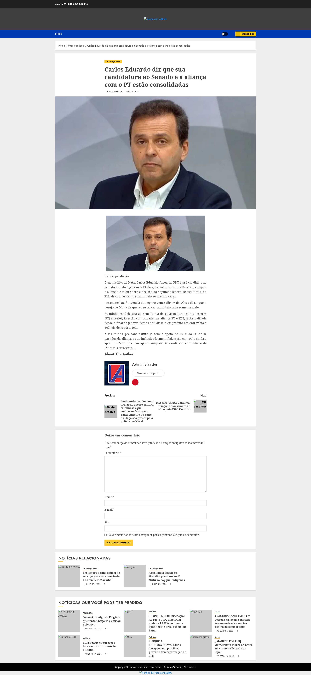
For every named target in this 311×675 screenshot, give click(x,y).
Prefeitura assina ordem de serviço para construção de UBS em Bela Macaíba (101, 576)
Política (152, 611)
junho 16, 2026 (158, 584)
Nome (109, 497)
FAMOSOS (87, 613)
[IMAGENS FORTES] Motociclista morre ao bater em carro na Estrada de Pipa (233, 646)
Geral (217, 611)
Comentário (112, 453)
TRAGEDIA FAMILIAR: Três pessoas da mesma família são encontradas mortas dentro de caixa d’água (232, 621)
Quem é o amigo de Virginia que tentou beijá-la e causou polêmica (102, 621)
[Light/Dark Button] (225, 34)
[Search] (232, 34)
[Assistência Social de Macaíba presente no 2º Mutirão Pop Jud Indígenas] (135, 576)
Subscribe (248, 34)
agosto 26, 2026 (225, 656)
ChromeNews (171, 667)
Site (106, 522)
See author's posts (148, 373)
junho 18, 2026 (92, 584)
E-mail (109, 509)
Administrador (114, 91)
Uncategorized (113, 61)
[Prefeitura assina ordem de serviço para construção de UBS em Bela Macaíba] (69, 576)
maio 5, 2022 (132, 91)
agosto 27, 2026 (93, 629)
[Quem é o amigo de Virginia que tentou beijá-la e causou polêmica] (69, 621)
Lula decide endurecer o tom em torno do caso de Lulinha (99, 646)
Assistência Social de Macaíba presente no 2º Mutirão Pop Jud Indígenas (167, 576)
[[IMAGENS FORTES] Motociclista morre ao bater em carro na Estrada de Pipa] (201, 646)
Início (58, 34)
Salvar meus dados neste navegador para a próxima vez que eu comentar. (153, 535)
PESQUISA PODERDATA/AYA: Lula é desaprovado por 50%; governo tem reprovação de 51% (167, 648)
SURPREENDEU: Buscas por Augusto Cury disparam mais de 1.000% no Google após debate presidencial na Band (168, 623)
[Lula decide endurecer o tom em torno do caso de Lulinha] (69, 646)
